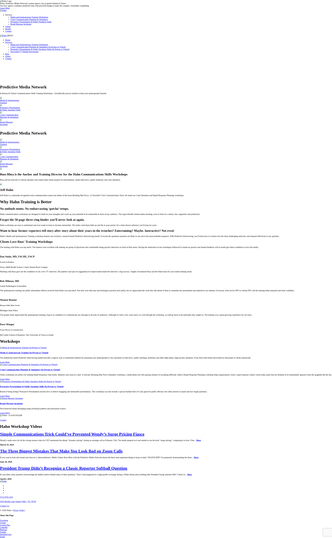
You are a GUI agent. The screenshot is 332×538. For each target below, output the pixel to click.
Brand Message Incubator (20, 24)
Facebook (4, 520)
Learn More (5, 8)
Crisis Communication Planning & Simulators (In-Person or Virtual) (38, 47)
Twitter (3, 523)
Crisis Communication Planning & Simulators (29, 19)
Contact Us (4, 506)
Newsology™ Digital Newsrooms (24, 52)
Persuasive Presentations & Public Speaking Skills (30, 22)
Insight (8, 29)
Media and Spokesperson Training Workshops (29, 17)
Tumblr (3, 532)
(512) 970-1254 (6, 497)
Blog (7, 54)
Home (7, 40)
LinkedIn (4, 527)
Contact (8, 31)
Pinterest (3, 530)
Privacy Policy (19, 510)
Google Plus (5, 525)
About (7, 26)
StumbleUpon (5, 534)
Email (2, 537)
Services (8, 42)
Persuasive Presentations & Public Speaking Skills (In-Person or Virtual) (39, 49)
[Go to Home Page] (3, 10)
